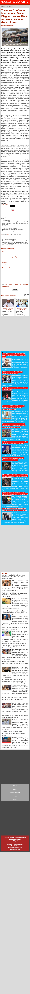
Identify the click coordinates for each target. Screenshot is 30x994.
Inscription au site (15, 849)
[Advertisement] (14, 334)
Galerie (15, 789)
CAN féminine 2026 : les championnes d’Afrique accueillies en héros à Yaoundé (14, 509)
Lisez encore (5, 204)
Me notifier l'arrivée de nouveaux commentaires (15, 285)
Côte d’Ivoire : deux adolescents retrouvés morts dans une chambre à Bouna (13, 733)
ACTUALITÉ (10, 6)
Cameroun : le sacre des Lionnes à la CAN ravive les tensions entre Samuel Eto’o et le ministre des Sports (14, 425)
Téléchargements (15, 792)
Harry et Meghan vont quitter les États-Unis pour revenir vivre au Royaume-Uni (14, 612)
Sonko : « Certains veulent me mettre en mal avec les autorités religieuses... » (8, 313)
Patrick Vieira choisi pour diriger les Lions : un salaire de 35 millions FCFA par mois (15, 475)
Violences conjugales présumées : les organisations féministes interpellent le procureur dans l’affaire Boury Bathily (14, 681)
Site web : (4, 262)
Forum (15, 796)
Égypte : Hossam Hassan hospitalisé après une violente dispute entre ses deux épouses (15, 663)
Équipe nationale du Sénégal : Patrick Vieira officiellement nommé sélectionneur (15, 493)
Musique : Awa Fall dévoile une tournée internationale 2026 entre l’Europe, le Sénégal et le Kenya (14, 576)
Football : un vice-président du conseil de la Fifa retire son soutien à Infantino (15, 442)
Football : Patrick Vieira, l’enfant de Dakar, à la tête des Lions (13, 459)
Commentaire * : (6, 268)
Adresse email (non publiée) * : (10, 257)
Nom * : (4, 251)
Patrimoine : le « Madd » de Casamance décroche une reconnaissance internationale (14, 594)
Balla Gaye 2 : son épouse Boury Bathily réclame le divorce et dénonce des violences (14, 699)
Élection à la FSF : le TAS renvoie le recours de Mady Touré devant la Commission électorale (13, 407)
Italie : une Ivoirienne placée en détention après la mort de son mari (14, 628)
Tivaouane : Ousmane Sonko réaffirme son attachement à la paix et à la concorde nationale (22, 313)
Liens (15, 799)
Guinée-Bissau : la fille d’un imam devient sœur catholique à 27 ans (15, 716)
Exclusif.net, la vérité (15, 2)
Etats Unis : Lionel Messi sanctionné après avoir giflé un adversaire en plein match (14, 355)
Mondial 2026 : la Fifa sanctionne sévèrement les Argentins (12, 372)
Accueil (3, 6)
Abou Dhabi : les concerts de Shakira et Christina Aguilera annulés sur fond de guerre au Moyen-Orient (14, 645)
